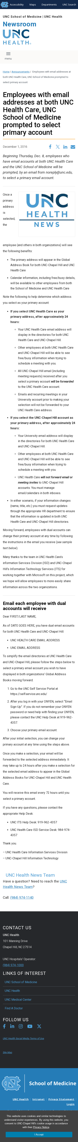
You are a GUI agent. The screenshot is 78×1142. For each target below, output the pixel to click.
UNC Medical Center (18, 999)
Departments (49, 4)
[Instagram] (21, 1027)
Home (6, 71)
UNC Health (53, 16)
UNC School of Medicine (22, 16)
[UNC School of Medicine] (39, 1083)
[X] (39, 1027)
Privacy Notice (41, 1127)
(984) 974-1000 (13, 965)
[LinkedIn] (12, 1027)
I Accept (39, 1134)
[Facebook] (4, 1027)
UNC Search (69, 4)
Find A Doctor (14, 1008)
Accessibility (17, 4)
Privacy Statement (61, 1099)
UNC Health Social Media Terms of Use (23, 1038)
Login (71, 1104)
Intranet (38, 1099)
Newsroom (20, 24)
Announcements (21, 71)
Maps (33, 4)
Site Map (7, 1052)
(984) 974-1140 (22, 898)
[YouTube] (29, 1027)
